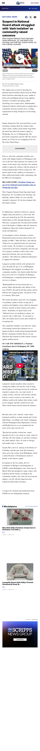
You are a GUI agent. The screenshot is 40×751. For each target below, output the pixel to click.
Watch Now (34, 3)
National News (9, 17)
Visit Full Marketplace (31, 506)
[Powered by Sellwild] (35, 619)
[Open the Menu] (3, 2)
